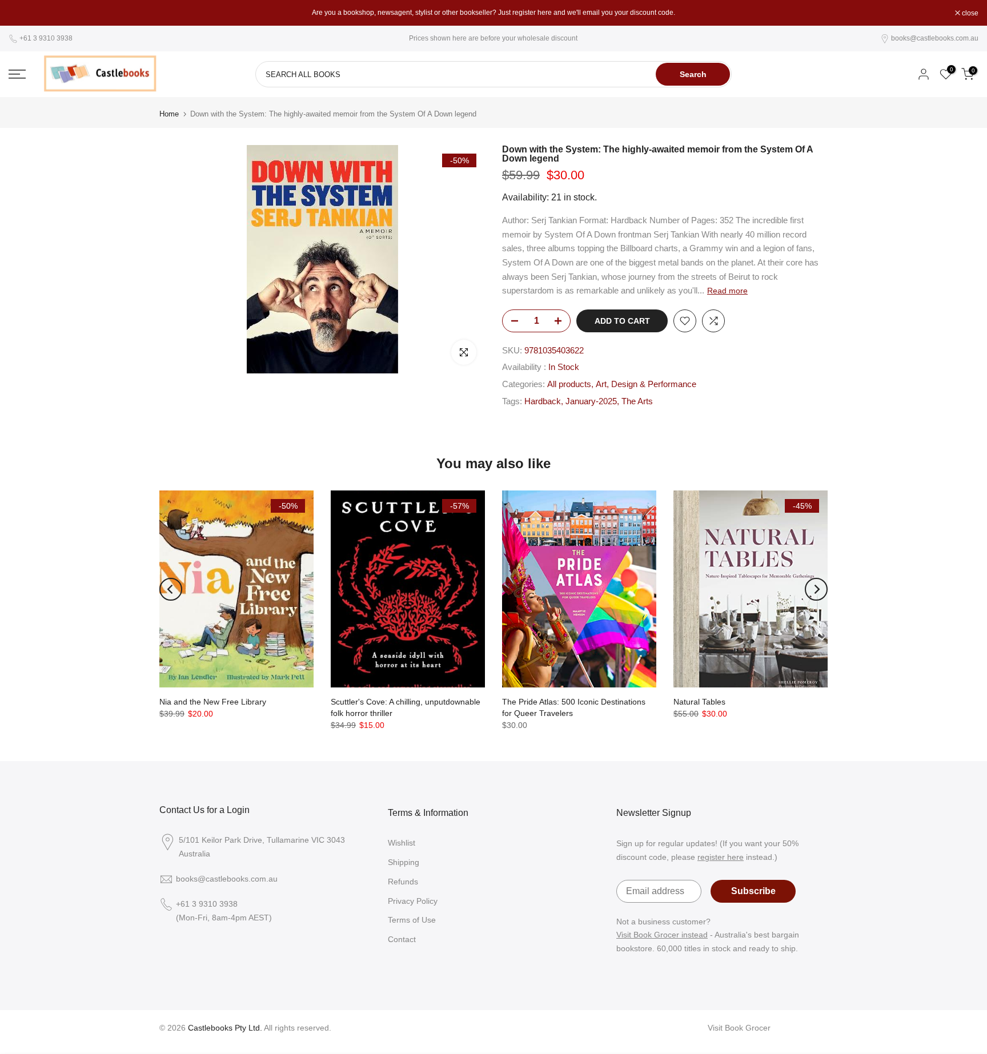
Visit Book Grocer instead (662, 934)
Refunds (403, 881)
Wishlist (401, 842)
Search (693, 74)
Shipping (403, 862)
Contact (402, 939)
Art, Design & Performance (646, 384)
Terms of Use (412, 919)
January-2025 (591, 401)
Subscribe (753, 891)
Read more (727, 290)
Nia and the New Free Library (212, 701)
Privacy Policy (413, 901)
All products (569, 384)
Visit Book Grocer (739, 1027)
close (23, 13)
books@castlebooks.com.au (934, 38)
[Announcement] (493, 12)
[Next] (816, 589)
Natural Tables (699, 701)
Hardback (542, 401)
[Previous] (170, 589)
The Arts (637, 401)
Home (169, 114)
